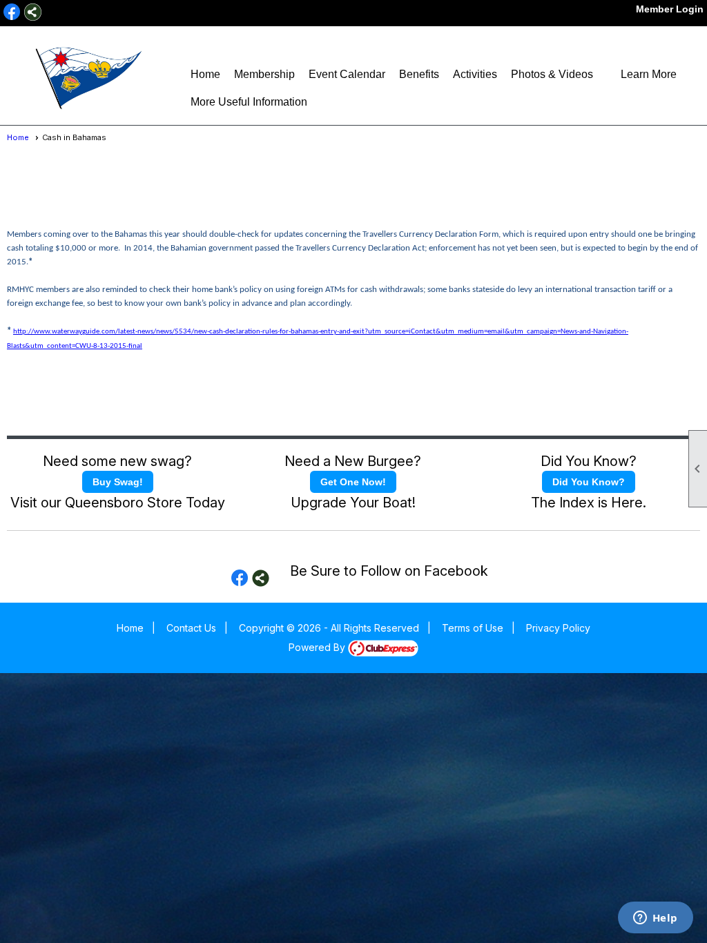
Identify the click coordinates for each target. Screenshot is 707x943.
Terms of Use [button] (472, 628)
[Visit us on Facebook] (12, 12)
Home (205, 74)
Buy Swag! (118, 481)
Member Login (670, 8)
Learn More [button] (649, 74)
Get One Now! (353, 481)
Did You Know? (588, 481)
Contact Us (191, 628)
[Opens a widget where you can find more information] (655, 919)
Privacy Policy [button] (558, 628)
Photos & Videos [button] (552, 74)
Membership (264, 74)
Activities (475, 74)
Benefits (419, 74)
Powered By (318, 647)
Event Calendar (347, 74)
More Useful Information (249, 102)
